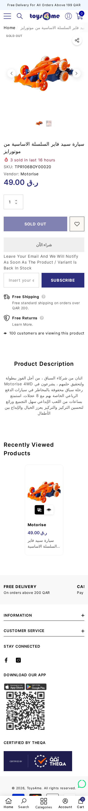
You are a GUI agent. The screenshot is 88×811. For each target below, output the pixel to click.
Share (77, 40)
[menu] (7, 16)
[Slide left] (11, 73)
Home (9, 27)
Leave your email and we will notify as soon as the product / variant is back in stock (41, 262)
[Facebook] (6, 660)
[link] (8, 803)
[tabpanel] (44, 510)
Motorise (29, 173)
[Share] (77, 40)
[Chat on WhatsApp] (82, 782)
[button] (19, 16)
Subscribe (63, 280)
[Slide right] (76, 73)
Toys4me (34, 788)
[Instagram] (18, 660)
